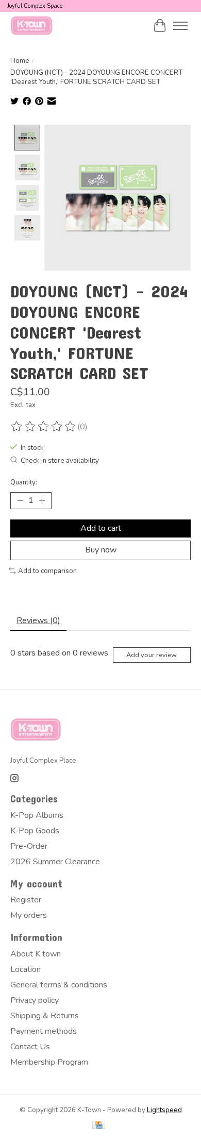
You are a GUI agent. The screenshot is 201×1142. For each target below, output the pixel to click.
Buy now (100, 550)
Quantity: (23, 482)
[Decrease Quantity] (20, 501)
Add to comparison (47, 571)
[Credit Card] (98, 1126)
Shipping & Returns (44, 1015)
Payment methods (43, 1031)
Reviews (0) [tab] (38, 620)
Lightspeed (164, 1110)
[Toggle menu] (180, 25)
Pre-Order (28, 846)
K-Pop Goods (34, 830)
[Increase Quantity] (41, 501)
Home (19, 60)
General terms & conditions (58, 984)
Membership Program (49, 1062)
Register (25, 899)
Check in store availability (60, 461)
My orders (28, 915)
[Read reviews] (43, 427)
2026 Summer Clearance (55, 861)
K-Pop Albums (36, 815)
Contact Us (30, 1046)
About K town (35, 954)
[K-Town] (31, 25)
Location (25, 969)
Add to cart (100, 528)
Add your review (151, 655)
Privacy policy (34, 1000)
